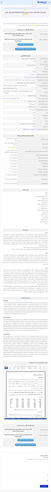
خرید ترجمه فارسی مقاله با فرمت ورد (24, 49)
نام (47, 475)
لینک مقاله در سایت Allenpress (29, 129)
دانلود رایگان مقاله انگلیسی (25, 44)
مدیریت (29, 74)
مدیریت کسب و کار (27, 77)
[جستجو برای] (49, 3)
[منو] (1, 3)
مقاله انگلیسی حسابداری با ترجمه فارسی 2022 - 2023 (36, 8)
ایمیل (47, 480)
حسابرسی (33, 77)
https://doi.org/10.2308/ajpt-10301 (11, 99)
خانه (45, 8)
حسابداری (33, 74)
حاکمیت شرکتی (32, 83)
